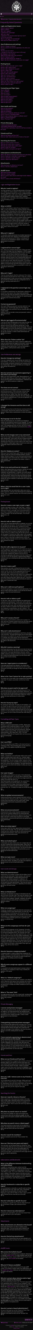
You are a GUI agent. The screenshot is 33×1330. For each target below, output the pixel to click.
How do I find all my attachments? (9, 166)
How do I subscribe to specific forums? (10, 157)
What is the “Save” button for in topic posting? (12, 81)
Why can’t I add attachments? (8, 76)
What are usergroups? (6, 111)
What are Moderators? (6, 109)
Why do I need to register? (7, 28)
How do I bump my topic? (7, 84)
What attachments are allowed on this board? (12, 165)
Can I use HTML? (5, 91)
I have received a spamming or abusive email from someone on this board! (16, 128)
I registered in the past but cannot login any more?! (13, 35)
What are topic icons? (6, 102)
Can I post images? (5, 94)
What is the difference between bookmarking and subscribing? (16, 154)
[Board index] (16, 6)
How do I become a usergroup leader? (10, 114)
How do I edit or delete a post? (8, 67)
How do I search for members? (8, 147)
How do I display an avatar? (7, 57)
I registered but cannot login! (8, 32)
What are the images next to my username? (11, 55)
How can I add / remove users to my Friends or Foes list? (15, 136)
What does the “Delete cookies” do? (9, 40)
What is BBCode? (5, 90)
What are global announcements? (9, 96)
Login (3, 16)
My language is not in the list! (8, 54)
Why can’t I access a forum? (8, 75)
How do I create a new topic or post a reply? (11, 65)
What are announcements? (7, 97)
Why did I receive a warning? (8, 78)
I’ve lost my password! (6, 37)
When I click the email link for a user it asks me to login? (15, 60)
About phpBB (12, 1258)
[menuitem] (18, 1323)
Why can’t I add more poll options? (9, 72)
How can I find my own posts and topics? (11, 148)
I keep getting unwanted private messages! (11, 126)
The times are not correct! (7, 50)
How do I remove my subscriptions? (9, 159)
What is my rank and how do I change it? (11, 58)
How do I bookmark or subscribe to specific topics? (13, 156)
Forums (2, 14)
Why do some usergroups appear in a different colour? (14, 116)
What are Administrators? (7, 108)
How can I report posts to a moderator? (10, 79)
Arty (13, 1326)
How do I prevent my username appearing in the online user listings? (15, 48)
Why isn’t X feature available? (8, 174)
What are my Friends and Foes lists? (10, 135)
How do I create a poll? (6, 70)
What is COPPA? (5, 29)
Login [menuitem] (32, 14)
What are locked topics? (7, 101)
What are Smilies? (5, 93)
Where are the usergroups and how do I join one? (13, 113)
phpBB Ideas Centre (8, 1270)
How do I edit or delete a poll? (8, 73)
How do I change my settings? (8, 46)
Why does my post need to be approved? (11, 82)
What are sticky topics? (6, 99)
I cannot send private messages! (9, 124)
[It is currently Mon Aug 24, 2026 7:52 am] (31, 19)
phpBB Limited (10, 1255)
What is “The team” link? (7, 119)
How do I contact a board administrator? (10, 178)
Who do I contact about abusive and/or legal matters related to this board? (16, 176)
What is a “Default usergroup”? (8, 117)
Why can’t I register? (6, 31)
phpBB (28, 426)
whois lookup (10, 1286)
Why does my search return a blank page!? (11, 145)
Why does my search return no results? (10, 144)
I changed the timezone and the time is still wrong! (13, 52)
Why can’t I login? (5, 34)
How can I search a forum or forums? (10, 142)
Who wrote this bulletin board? (8, 172)
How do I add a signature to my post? (10, 69)
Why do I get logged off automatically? (10, 38)
